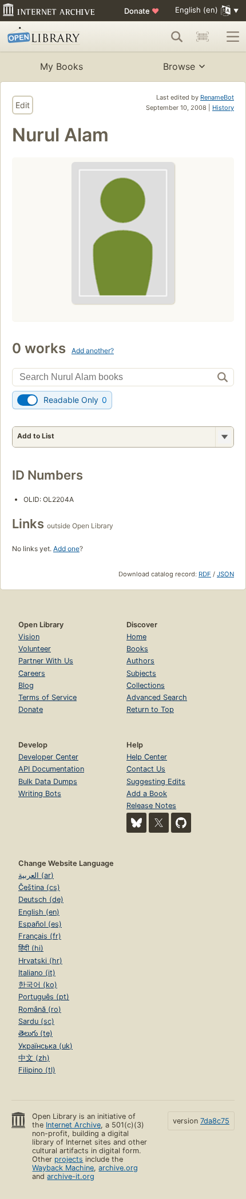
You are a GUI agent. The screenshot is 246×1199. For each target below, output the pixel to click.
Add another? (93, 350)
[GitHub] (181, 823)
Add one (66, 548)
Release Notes (151, 805)
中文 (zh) (34, 1058)
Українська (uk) (45, 1046)
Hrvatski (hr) (40, 960)
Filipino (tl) (36, 1070)
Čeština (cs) (39, 887)
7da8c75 (214, 1121)
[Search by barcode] (202, 37)
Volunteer (34, 648)
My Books (61, 66)
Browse (179, 66)
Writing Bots (39, 793)
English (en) (38, 912)
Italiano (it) (36, 972)
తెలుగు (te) (35, 1033)
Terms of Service (47, 697)
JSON (225, 574)
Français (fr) (39, 936)
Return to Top (150, 709)
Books (137, 648)
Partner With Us (45, 660)
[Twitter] (159, 823)
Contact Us (145, 769)
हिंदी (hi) (30, 948)
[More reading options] (224, 437)
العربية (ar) (36, 875)
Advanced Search (156, 697)
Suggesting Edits (155, 781)
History (223, 108)
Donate (141, 10)
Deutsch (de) (41, 899)
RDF (205, 574)
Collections (145, 685)
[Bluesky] (136, 823)
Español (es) (40, 924)
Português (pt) (43, 996)
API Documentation (51, 769)
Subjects (141, 673)
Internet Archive (73, 1125)
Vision (28, 636)
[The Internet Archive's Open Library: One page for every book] (55, 36)
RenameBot (217, 97)
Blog (26, 685)
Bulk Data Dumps (47, 781)
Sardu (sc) (36, 1021)
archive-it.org (70, 1176)
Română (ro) (39, 1009)
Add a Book (146, 793)
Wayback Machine (63, 1168)
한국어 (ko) (37, 984)
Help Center (146, 757)
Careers (31, 673)
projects (68, 1159)
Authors (140, 660)
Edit (22, 105)
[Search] (176, 37)
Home (136, 636)
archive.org (118, 1168)
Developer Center (48, 757)
